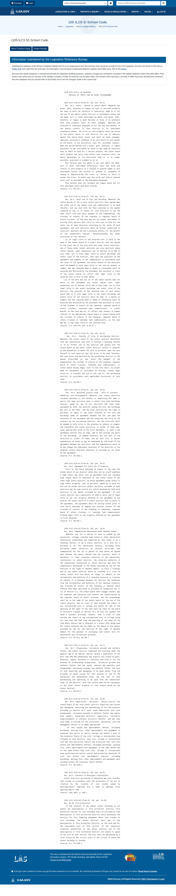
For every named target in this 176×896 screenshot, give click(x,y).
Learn (162, 879)
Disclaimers (152, 879)
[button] (64, 11)
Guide (123, 69)
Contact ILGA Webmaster (60, 860)
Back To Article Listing (20, 49)
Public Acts (16, 69)
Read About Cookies (147, 871)
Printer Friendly (40, 49)
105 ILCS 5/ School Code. (108, 26)
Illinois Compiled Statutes (86, 26)
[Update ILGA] (110, 3)
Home (60, 26)
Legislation (69, 26)
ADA (144, 879)
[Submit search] (163, 3)
